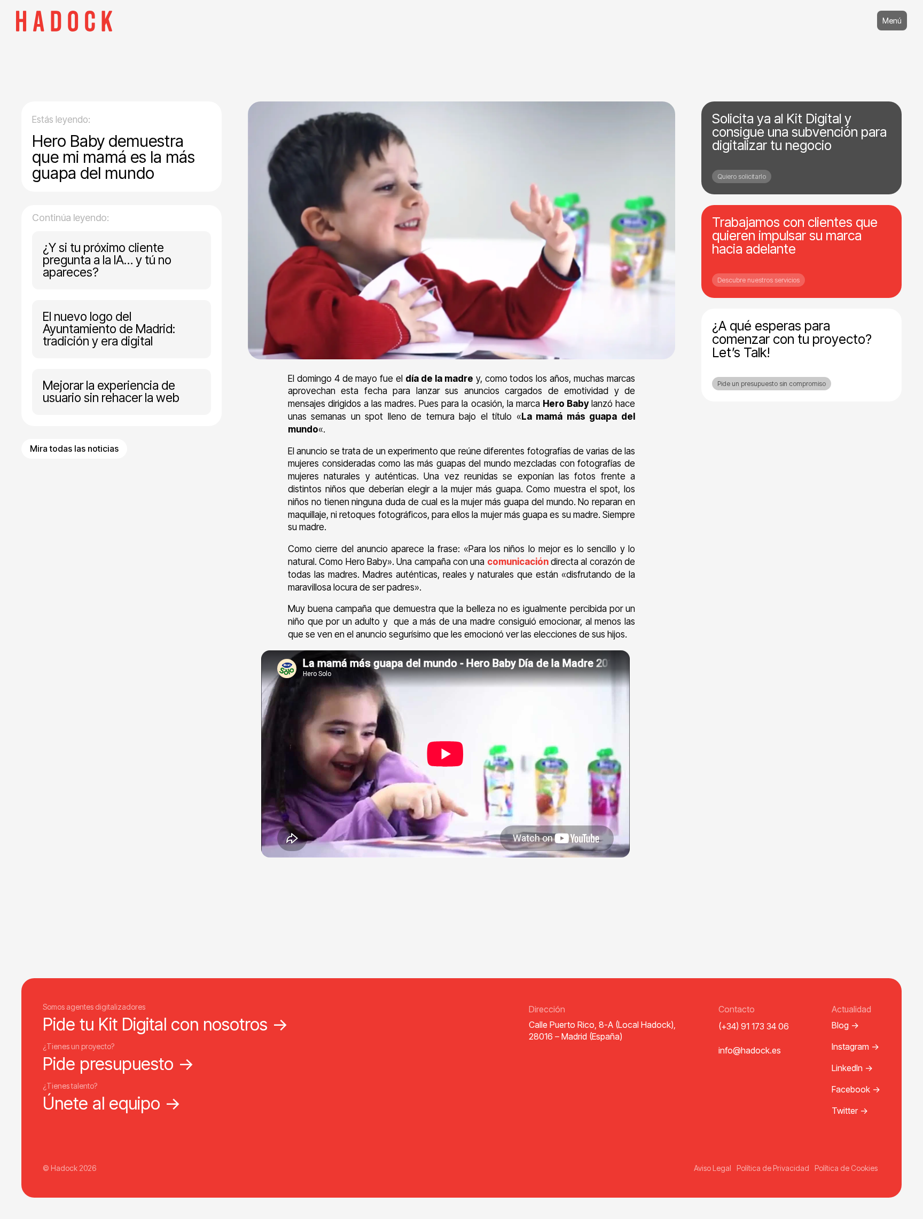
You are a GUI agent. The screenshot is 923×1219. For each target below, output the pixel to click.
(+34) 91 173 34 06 (753, 1026)
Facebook (856, 1089)
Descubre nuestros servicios (758, 280)
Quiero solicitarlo (741, 176)
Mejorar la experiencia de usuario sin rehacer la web (111, 391)
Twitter (850, 1110)
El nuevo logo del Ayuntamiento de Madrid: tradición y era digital (109, 329)
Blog (845, 1025)
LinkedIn (852, 1068)
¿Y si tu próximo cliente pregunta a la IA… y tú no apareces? (107, 260)
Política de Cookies (846, 1168)
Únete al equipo (112, 1103)
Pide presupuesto (118, 1063)
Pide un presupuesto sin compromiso (771, 384)
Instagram (855, 1046)
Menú (892, 20)
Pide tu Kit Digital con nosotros (165, 1024)
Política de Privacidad (773, 1168)
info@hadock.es (749, 1050)
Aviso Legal (712, 1168)
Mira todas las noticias (74, 448)
